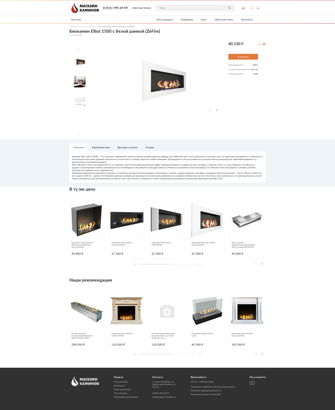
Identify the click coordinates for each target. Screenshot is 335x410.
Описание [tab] (78, 147)
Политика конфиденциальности (206, 390)
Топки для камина (122, 389)
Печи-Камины (120, 393)
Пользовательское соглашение (205, 394)
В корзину (243, 56)
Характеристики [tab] (101, 147)
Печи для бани (121, 381)
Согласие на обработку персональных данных (213, 386)
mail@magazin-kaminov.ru (164, 397)
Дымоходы (119, 385)
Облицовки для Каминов (126, 397)
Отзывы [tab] (150, 147)
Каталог (76, 19)
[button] (216, 110)
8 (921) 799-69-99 (115, 8)
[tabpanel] (167, 169)
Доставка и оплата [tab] (127, 147)
